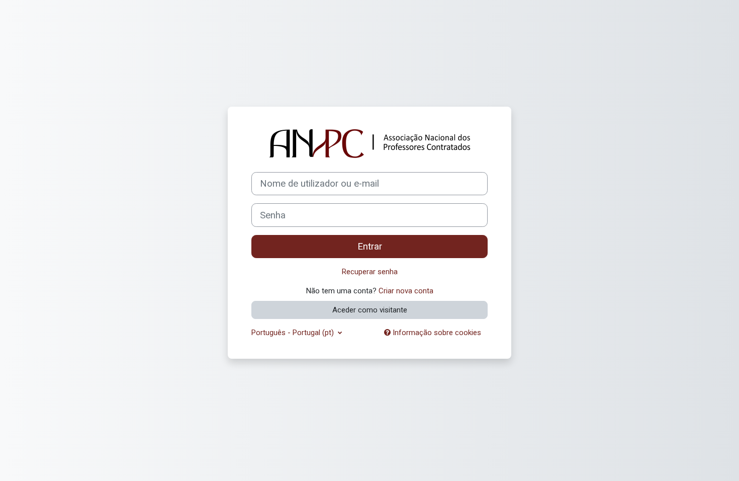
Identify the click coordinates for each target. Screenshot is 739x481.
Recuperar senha (370, 271)
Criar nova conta (406, 290)
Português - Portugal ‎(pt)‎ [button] (293, 332)
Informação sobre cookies (436, 332)
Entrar (369, 246)
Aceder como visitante (369, 309)
